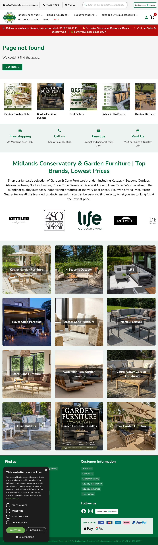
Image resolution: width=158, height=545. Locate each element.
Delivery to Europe (91, 488)
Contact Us (87, 473)
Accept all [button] (16, 530)
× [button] (46, 470)
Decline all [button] (36, 530)
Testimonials (88, 493)
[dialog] (26, 504)
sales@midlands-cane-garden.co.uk (21, 5)
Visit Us (71, 5)
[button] (26, 537)
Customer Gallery (90, 478)
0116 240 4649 (52, 5)
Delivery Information (92, 483)
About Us (87, 468)
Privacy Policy (12, 498)
